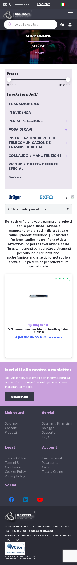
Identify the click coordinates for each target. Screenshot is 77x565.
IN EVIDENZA (20, 112)
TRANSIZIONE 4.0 (24, 103)
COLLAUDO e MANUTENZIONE (38, 155)
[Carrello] (62, 24)
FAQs (45, 436)
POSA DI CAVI (38, 129)
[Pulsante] (70, 14)
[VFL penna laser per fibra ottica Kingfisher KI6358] (47, 197)
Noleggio (48, 427)
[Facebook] (11, 499)
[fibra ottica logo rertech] (17, 16)
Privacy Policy (15, 476)
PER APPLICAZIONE (38, 121)
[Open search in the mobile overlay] (30, 24)
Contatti (11, 427)
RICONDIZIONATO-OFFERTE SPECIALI (33, 166)
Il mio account (52, 458)
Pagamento (50, 462)
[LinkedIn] (25, 499)
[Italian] (64, 5)
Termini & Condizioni (13, 464)
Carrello (47, 467)
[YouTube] (39, 499)
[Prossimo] (66, 198)
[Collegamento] (5, 5)
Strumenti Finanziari (57, 423)
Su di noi (11, 423)
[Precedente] (10, 198)
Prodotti (38, 53)
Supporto (48, 432)
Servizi (15, 177)
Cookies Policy (15, 471)
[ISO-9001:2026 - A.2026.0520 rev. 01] (38, 548)
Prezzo (13, 73)
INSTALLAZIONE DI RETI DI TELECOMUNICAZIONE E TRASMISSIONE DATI (38, 142)
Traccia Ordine (15, 458)
